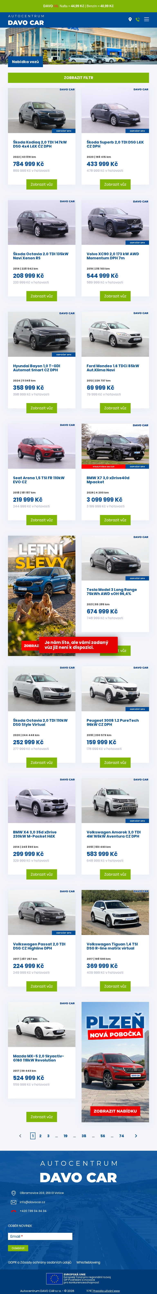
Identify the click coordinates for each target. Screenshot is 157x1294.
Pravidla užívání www (106, 1291)
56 (102, 1135)
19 (65, 1135)
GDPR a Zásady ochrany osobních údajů (39, 1262)
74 (121, 1135)
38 (84, 1135)
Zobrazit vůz (42, 184)
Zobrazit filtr (78, 77)
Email (15, 1236)
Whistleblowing (88, 1262)
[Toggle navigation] (146, 19)
